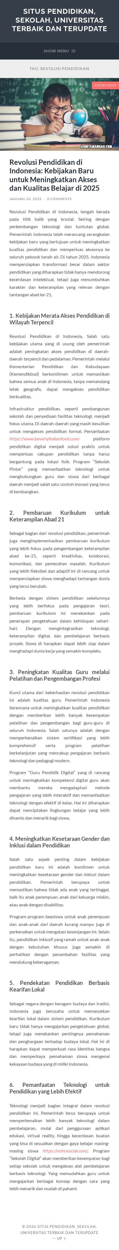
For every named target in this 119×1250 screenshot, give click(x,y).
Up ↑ (61, 1238)
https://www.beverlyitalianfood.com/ (44, 438)
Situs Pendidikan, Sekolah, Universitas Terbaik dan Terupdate (59, 20)
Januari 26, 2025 (25, 199)
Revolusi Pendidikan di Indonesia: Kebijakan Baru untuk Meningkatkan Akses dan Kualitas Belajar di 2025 (54, 175)
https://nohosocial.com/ (65, 1150)
